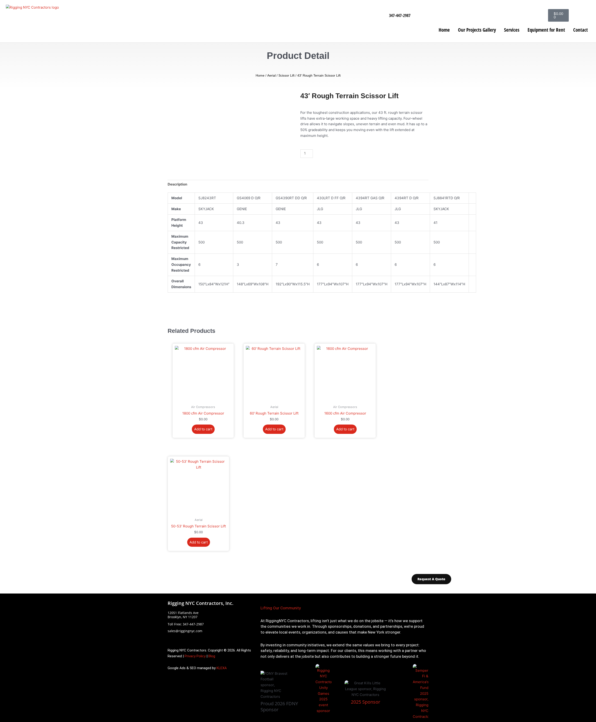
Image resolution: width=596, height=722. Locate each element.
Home (444, 30)
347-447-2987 (399, 15)
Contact (580, 30)
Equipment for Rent (546, 30)
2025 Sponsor (365, 702)
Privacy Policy (195, 656)
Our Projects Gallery (477, 30)
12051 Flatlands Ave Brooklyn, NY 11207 (183, 615)
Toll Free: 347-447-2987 (186, 624)
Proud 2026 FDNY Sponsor (279, 706)
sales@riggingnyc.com (185, 631)
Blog (211, 656)
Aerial (271, 75)
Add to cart (330, 153)
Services (511, 30)
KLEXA (222, 668)
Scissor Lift (286, 75)
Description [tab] (177, 184)
